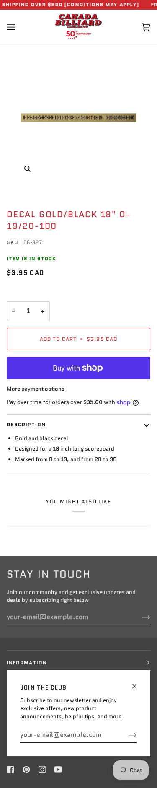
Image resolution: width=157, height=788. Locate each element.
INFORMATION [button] (27, 662)
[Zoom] (78, 117)
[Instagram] (42, 769)
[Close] (138, 682)
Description (26, 424)
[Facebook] (10, 769)
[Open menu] (19, 27)
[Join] (126, 734)
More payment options (35, 389)
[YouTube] (58, 769)
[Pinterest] (26, 769)
